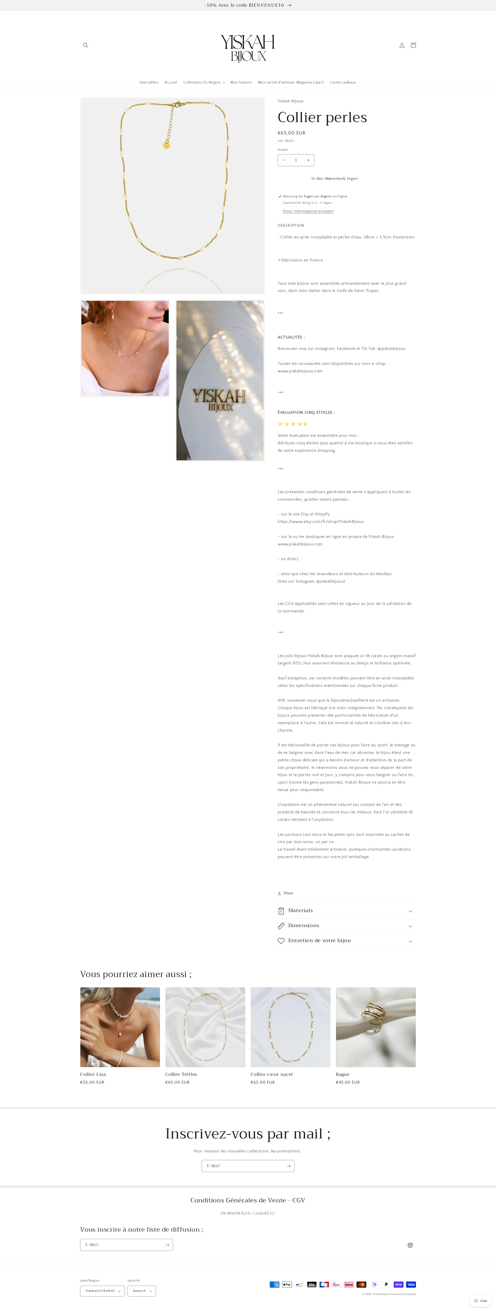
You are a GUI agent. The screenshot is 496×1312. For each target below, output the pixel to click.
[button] (85, 45)
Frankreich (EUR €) (100, 1291)
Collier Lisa (93, 1074)
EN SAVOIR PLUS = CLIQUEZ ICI (248, 1213)
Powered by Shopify (403, 1294)
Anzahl (283, 150)
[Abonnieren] (288, 1166)
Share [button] (288, 893)
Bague (343, 1074)
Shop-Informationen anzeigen (308, 211)
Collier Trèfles (181, 1074)
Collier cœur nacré (272, 1074)
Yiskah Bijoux (381, 1294)
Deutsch (139, 1291)
